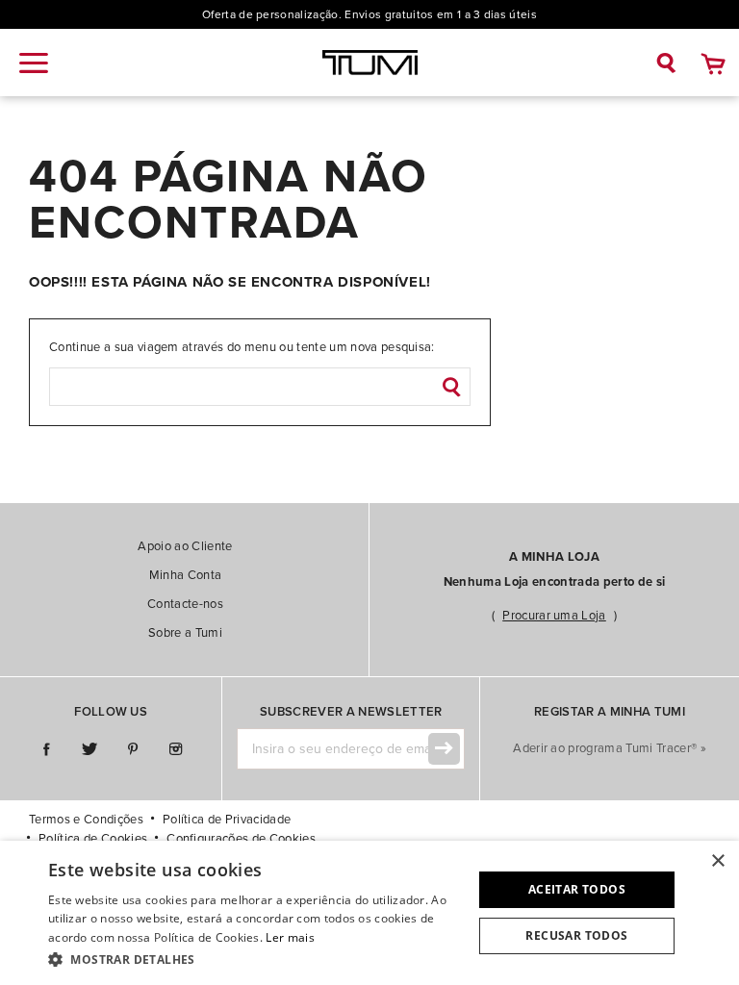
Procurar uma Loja (554, 615)
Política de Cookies (92, 838)
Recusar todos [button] (576, 935)
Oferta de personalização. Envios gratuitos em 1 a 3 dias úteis (369, 14)
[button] (254, 959)
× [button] (717, 861)
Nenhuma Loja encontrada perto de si (554, 582)
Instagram (175, 750)
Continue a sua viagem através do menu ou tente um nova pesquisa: (242, 347)
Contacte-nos (185, 604)
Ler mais (290, 937)
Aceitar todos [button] (576, 889)
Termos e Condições (86, 819)
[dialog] (369, 913)
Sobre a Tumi (185, 633)
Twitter (89, 750)
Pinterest (132, 750)
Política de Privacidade (227, 819)
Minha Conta (185, 575)
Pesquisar (451, 386)
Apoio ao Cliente (185, 546)
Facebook (45, 750)
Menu (33, 63)
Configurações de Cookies (241, 838)
